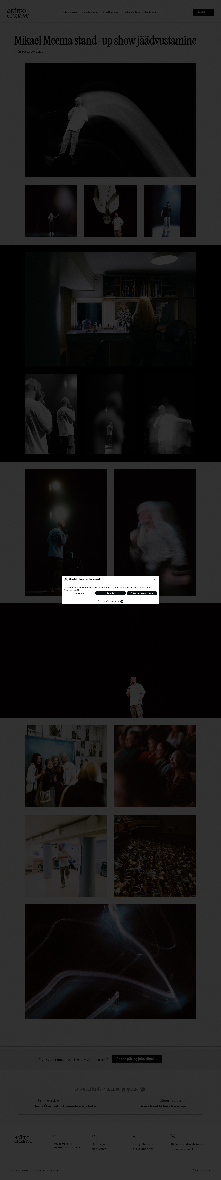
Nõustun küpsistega (142, 593)
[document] (110, 590)
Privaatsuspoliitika (72, 590)
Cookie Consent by (108, 601)
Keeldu (110, 593)
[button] (154, 580)
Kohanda (79, 593)
